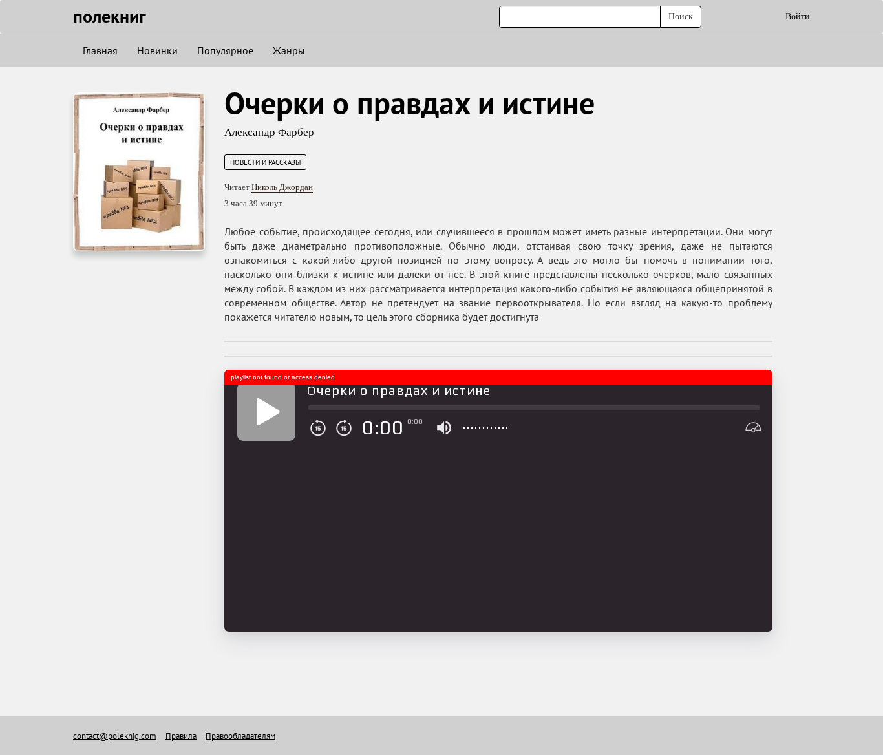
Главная (100, 50)
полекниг (109, 16)
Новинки (157, 50)
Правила (181, 735)
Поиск (680, 16)
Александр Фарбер (269, 132)
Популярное (225, 50)
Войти (797, 16)
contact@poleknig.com (114, 735)
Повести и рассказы (265, 162)
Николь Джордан (282, 187)
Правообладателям (240, 735)
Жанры (289, 50)
